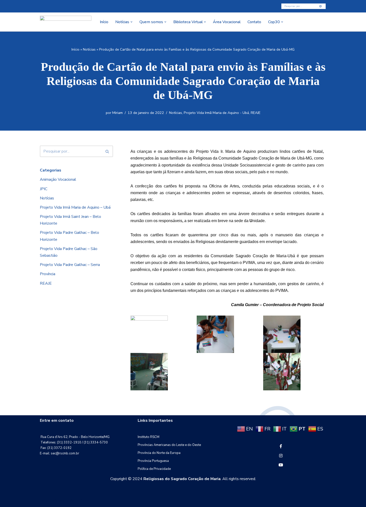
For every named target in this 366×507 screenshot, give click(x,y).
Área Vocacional (227, 22)
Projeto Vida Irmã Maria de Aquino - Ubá (216, 112)
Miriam (117, 112)
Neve (44, 500)
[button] (131, 22)
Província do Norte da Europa (159, 453)
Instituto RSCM (148, 437)
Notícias (89, 49)
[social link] (281, 446)
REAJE (255, 112)
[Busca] (320, 6)
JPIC (43, 189)
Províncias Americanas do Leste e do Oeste (169, 445)
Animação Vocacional (58, 179)
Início (104, 22)
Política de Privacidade (154, 469)
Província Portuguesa (153, 461)
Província (47, 274)
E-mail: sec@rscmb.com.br (59, 453)
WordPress (79, 500)
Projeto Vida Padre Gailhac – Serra (70, 264)
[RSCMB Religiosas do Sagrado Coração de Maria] (65, 22)
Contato (254, 22)
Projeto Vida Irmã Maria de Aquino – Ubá (75, 207)
